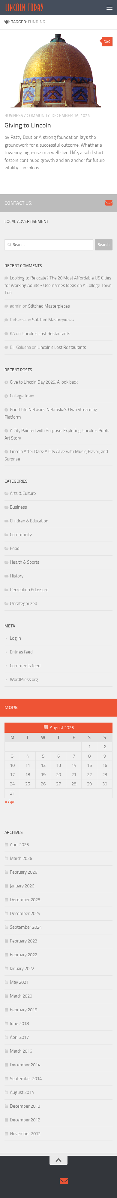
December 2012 (25, 1120)
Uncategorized (23, 603)
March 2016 (21, 1051)
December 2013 (25, 1106)
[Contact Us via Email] (108, 202)
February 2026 (23, 872)
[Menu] (109, 7)
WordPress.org (24, 679)
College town (22, 396)
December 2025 (25, 899)
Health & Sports (24, 562)
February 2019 (23, 1009)
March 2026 (21, 858)
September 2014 (26, 1078)
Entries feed (21, 652)
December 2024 (25, 913)
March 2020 (21, 996)
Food (15, 548)
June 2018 (19, 1023)
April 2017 (19, 1037)
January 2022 (22, 968)
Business (13, 115)
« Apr (9, 801)
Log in (15, 638)
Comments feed (25, 665)
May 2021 (19, 982)
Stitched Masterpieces (49, 306)
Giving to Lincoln (27, 125)
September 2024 (26, 927)
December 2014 (25, 1065)
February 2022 (23, 954)
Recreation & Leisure (29, 589)
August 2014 (22, 1092)
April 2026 (19, 844)
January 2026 (22, 886)
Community (38, 115)
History (16, 576)
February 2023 (23, 941)
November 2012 (25, 1133)
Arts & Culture (23, 493)
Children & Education (29, 521)
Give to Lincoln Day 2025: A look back (44, 382)
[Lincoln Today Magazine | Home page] (31, 7)
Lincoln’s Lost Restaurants (46, 333)
